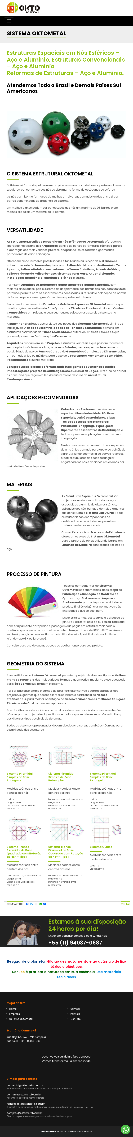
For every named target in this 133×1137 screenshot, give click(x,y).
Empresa (14, 1014)
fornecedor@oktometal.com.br (26, 1104)
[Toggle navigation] (9, 20)
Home (13, 1009)
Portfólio (75, 1014)
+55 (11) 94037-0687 (75, 942)
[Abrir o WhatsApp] (125, 1129)
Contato (75, 1019)
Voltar (125, 904)
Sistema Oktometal (21, 1019)
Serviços (75, 1009)
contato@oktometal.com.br (24, 1094)
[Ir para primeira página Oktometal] (23, 8)
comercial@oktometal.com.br (25, 1085)
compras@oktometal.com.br (24, 1113)
